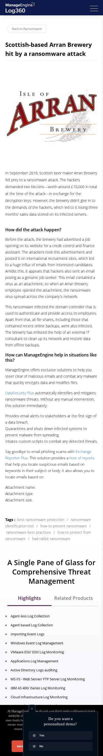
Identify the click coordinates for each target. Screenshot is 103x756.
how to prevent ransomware (63, 525)
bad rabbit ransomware (51, 538)
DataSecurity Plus (19, 392)
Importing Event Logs (27, 634)
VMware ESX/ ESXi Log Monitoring (37, 652)
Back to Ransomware (27, 28)
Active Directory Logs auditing (34, 670)
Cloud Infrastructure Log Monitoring (39, 697)
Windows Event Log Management (37, 643)
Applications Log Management (34, 661)
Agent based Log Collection (32, 625)
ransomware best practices (28, 532)
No (41, 746)
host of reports (81, 457)
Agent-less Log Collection (30, 616)
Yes (41, 735)
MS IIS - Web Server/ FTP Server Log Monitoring (48, 679)
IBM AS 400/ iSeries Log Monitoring (38, 688)
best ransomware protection (40, 519)
